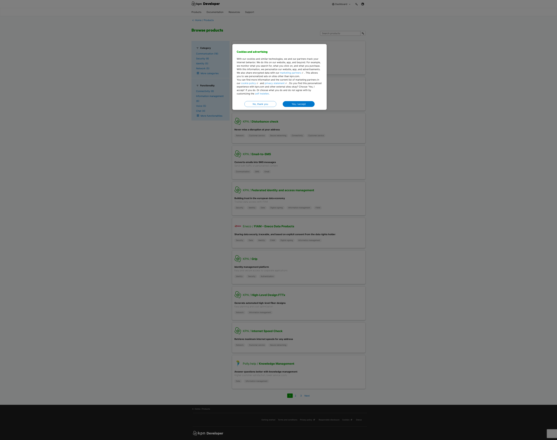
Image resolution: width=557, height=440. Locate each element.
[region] (279, 77)
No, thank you (260, 104)
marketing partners (290, 72)
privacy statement (275, 83)
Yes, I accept (299, 104)
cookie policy (248, 83)
